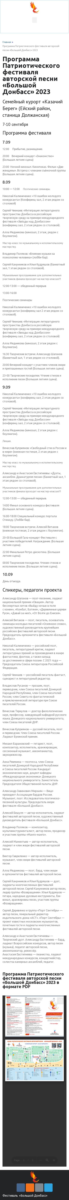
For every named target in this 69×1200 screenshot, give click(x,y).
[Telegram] (48, 1187)
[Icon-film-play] (39, 1187)
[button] (34, 20)
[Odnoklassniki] (30, 1187)
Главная (7, 42)
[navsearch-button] (34, 30)
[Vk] (21, 1187)
